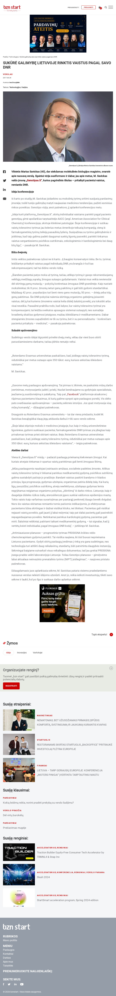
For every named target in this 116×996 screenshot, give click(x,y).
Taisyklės (8, 965)
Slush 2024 (43, 877)
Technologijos (14, 57)
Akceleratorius (46, 848)
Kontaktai (8, 953)
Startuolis (43, 740)
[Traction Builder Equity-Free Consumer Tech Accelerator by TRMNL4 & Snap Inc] (19, 852)
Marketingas (45, 716)
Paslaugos (8, 949)
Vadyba (24, 87)
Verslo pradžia (12, 810)
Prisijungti (88, 7)
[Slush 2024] (19, 874)
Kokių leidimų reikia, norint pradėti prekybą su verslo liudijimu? (38, 802)
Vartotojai (37, 652)
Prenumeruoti (73, 7)
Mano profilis (10, 940)
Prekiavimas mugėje (14, 827)
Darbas (7, 957)
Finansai (42, 766)
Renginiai (62, 848)
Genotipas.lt (34, 180)
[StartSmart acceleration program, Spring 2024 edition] (19, 897)
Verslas (8, 74)
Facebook (73, 394)
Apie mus (8, 961)
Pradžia (5, 57)
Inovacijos (22, 652)
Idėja (8, 652)
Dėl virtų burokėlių (13, 815)
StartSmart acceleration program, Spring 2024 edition (67, 900)
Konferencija (65, 872)
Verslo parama (95, 872)
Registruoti (11, 686)
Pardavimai (10, 798)
